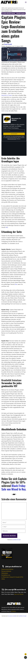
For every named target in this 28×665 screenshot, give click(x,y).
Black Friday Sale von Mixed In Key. (13, 487)
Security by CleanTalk (12, 616)
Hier (7, 227)
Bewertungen (20, 13)
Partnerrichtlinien (6, 571)
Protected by (14, 539)
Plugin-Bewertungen (8, 13)
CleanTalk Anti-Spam (17, 539)
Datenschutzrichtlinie (7, 569)
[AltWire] (9, 2)
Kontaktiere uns (5, 575)
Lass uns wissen (18, 594)
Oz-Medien (13, 611)
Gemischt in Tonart (6, 95)
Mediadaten (4, 573)
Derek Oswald (8, 44)
